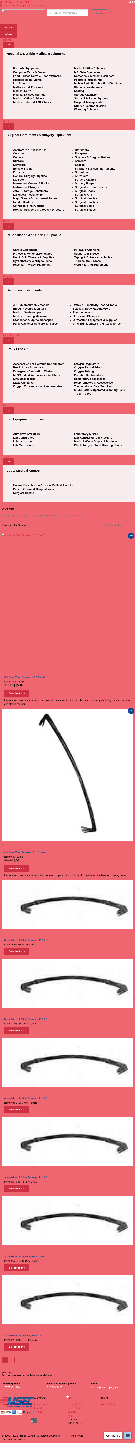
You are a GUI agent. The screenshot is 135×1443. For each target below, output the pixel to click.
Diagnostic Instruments (24, 290)
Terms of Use (76, 1435)
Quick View (67, 663)
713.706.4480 (54, 1387)
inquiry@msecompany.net (105, 1387)
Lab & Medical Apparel (23, 470)
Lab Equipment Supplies (25, 419)
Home (4, 515)
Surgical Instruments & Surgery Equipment (39, 135)
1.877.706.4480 (11, 1387)
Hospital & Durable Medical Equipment (36, 53)
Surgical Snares (63, 515)
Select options (17, 693)
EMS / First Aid (17, 349)
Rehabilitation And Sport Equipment (34, 235)
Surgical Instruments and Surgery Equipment (31, 515)
